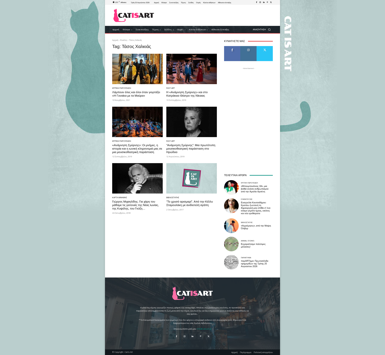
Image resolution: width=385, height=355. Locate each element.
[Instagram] (260, 2)
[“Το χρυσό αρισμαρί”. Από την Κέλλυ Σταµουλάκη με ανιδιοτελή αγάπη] (191, 178)
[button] (263, 29)
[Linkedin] (264, 2)
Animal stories (247, 241)
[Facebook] (256, 2)
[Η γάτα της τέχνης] (133, 15)
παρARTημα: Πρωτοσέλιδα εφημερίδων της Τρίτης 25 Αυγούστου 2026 (254, 264)
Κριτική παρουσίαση (121, 88)
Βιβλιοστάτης (172, 197)
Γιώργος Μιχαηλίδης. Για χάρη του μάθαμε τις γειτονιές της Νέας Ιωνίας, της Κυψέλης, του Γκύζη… (135, 205)
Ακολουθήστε (248, 47)
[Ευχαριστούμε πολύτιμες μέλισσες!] (231, 244)
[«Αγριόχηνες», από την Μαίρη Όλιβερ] (231, 225)
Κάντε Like (232, 47)
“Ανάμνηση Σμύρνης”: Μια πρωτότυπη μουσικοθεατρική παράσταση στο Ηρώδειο (190, 148)
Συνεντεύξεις (246, 199)
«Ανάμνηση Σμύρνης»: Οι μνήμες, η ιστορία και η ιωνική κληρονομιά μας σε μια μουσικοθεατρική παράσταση (137, 148)
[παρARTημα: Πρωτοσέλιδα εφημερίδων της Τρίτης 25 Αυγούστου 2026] (231, 262)
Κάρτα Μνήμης (119, 197)
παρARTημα (246, 257)
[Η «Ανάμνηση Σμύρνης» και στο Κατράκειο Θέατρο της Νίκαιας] (191, 69)
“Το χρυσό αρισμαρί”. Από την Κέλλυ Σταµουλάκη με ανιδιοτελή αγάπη (189, 203)
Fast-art (170, 88)
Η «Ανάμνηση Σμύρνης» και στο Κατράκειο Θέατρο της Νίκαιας (187, 93)
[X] (271, 2)
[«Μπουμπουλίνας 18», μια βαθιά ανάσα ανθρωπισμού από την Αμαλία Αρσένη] (231, 187)
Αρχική (115, 40)
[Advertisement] (217, 15)
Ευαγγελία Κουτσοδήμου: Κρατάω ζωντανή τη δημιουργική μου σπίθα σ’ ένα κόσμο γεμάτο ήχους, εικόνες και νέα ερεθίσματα (255, 208)
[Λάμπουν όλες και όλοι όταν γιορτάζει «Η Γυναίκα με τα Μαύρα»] (137, 69)
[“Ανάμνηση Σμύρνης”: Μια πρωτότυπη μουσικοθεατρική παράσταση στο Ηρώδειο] (191, 122)
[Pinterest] (267, 2)
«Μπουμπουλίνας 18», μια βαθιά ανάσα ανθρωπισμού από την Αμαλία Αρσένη (254, 189)
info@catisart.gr (204, 328)
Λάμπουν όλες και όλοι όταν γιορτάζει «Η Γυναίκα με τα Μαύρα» (136, 93)
